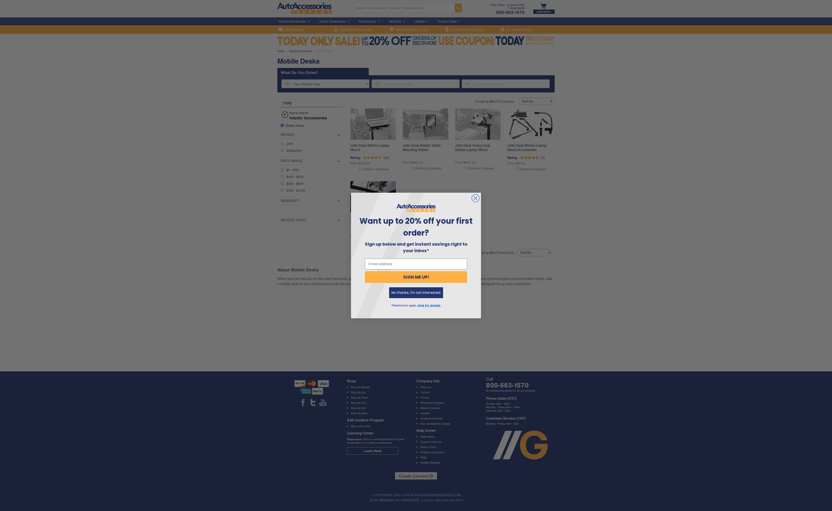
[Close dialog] (475, 198)
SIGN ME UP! (416, 277)
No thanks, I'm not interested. (416, 292)
